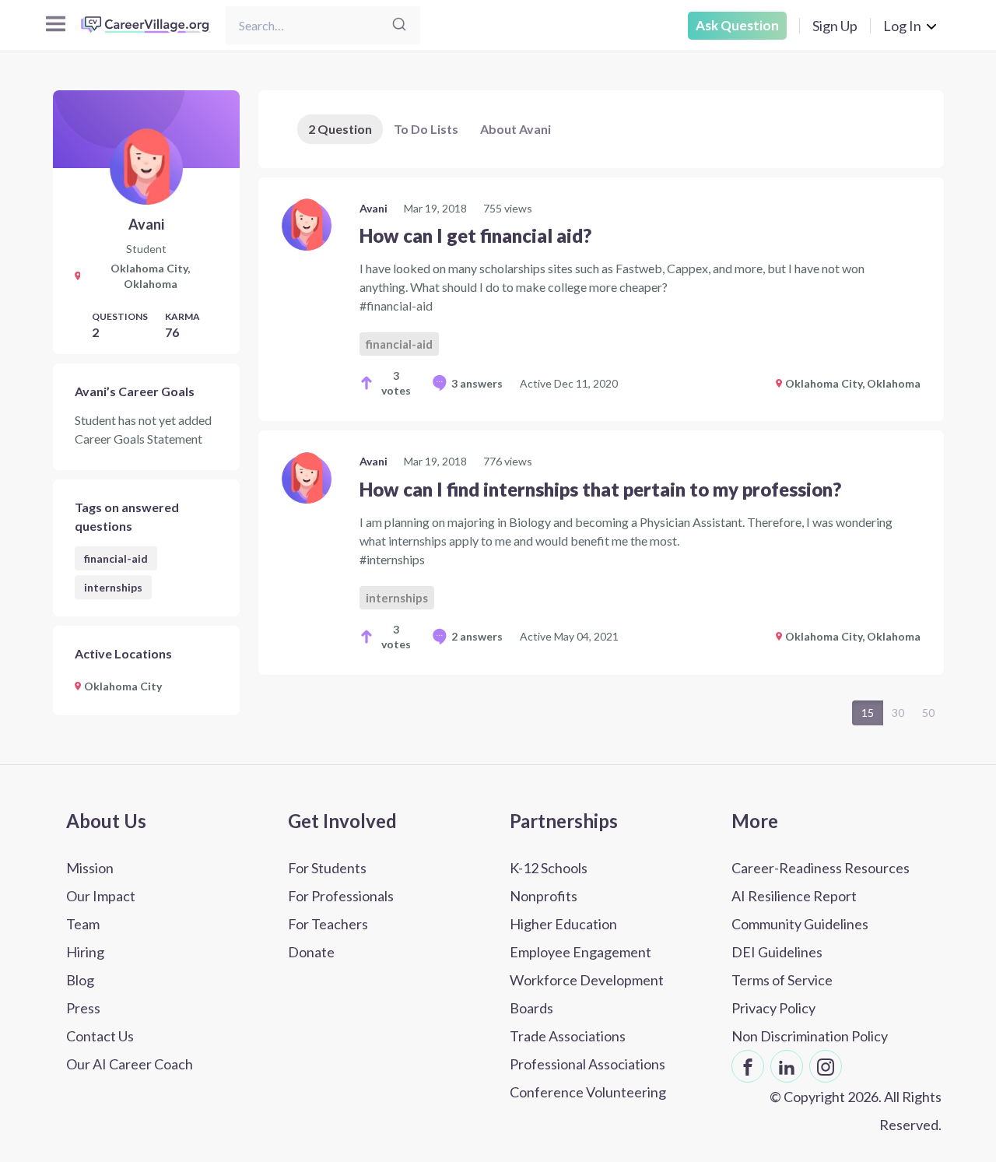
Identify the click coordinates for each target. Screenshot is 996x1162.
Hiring (85, 951)
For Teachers (328, 923)
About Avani (515, 128)
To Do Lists (426, 128)
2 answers (477, 636)
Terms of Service (782, 979)
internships (113, 587)
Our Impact (100, 895)
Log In (902, 25)
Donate (311, 951)
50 (928, 712)
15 (867, 712)
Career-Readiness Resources (820, 867)
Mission (90, 867)
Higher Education (563, 923)
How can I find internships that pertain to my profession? (600, 489)
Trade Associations (568, 1035)
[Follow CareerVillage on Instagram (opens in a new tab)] (825, 1066)
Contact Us (100, 1035)
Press (83, 1007)
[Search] (399, 25)
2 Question (340, 128)
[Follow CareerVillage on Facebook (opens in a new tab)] (747, 1066)
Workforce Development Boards (587, 993)
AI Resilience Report (794, 895)
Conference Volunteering (588, 1092)
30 (898, 712)
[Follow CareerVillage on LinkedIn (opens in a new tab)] (786, 1066)
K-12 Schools (548, 867)
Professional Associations (587, 1063)
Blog (80, 979)
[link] (601, 299)
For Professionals (341, 895)
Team (83, 923)
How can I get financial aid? (475, 235)
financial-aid (116, 558)
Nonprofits (543, 895)
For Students (327, 867)
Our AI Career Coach (129, 1063)
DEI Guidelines (776, 951)
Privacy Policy (773, 1007)
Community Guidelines (799, 923)
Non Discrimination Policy (809, 1035)
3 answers (477, 383)
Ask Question (737, 25)
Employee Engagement (580, 951)
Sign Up (834, 25)
